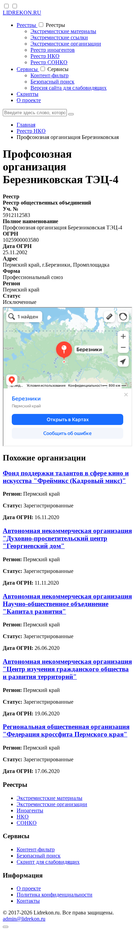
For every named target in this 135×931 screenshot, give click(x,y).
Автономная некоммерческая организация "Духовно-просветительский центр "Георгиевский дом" (67, 538)
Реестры (27, 25)
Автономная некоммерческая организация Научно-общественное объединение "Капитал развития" (67, 604)
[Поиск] (71, 114)
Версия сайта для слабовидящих (68, 88)
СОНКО (27, 823)
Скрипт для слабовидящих (48, 862)
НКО (23, 817)
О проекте (29, 100)
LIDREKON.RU (22, 13)
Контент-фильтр (49, 75)
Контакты (28, 901)
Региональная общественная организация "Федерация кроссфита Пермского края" (66, 730)
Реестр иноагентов (52, 50)
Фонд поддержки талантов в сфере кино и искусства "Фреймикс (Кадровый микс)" (66, 476)
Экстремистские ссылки (59, 37)
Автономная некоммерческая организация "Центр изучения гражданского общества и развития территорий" (67, 669)
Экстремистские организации (65, 44)
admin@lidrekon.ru (24, 919)
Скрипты (27, 94)
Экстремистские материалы (63, 31)
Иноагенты (30, 810)
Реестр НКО (45, 56)
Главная (26, 125)
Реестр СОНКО (49, 62)
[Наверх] (5, 927)
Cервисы (28, 69)
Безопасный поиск (52, 82)
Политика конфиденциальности (54, 895)
